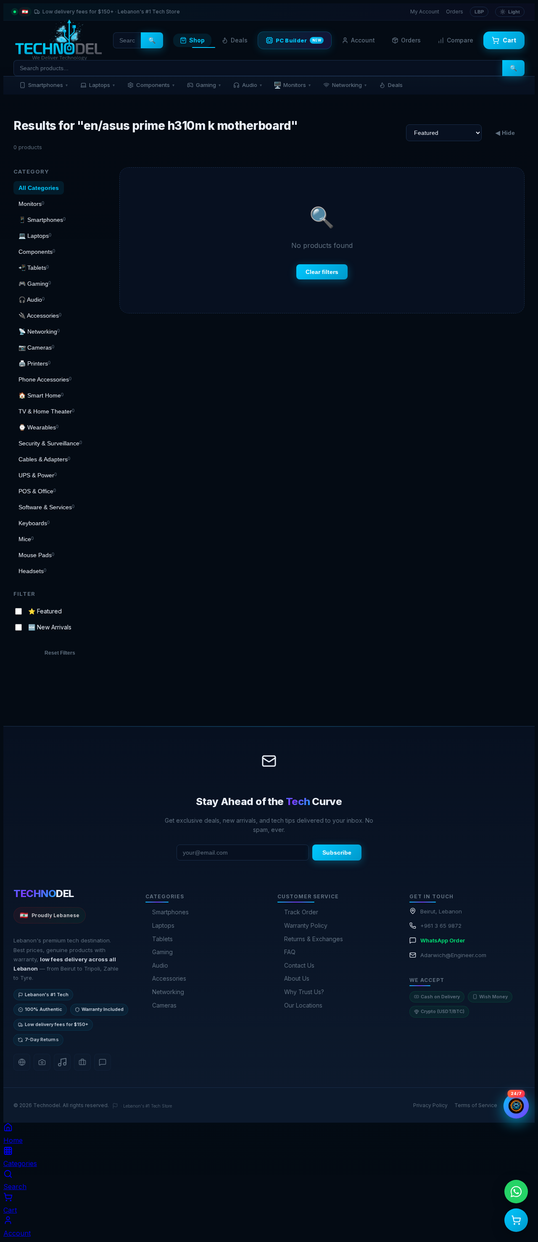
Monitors (292, 85)
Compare (460, 40)
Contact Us (299, 965)
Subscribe (336, 852)
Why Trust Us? (304, 991)
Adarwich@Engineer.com (453, 955)
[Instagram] (42, 1062)
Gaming (208, 85)
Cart (509, 40)
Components (155, 85)
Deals (239, 40)
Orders (454, 11)
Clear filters (322, 271)
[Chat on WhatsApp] (516, 1191)
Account (363, 40)
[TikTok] (62, 1062)
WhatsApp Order (442, 940)
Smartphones (48, 85)
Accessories (169, 978)
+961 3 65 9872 (441, 925)
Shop (197, 40)
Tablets (162, 938)
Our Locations (303, 1005)
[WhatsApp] (102, 1062)
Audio (252, 85)
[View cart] (516, 1220)
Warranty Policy (305, 925)
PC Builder (299, 40)
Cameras (164, 1005)
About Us (296, 978)
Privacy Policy (430, 1105)
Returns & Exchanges (313, 938)
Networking (349, 85)
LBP (479, 11)
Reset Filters (60, 653)
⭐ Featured (45, 610)
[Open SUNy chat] (516, 1106)
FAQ (289, 951)
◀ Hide (505, 132)
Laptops (102, 85)
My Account (424, 11)
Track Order (301, 912)
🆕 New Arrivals (49, 627)
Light (514, 11)
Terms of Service (475, 1105)
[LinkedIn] (82, 1062)
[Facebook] (21, 1062)
